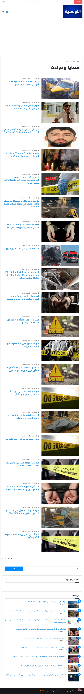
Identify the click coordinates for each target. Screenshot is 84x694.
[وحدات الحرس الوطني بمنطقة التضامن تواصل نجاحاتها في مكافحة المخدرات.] (73, 632)
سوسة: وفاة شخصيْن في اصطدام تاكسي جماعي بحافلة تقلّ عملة (22, 511)
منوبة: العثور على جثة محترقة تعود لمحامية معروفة (22, 345)
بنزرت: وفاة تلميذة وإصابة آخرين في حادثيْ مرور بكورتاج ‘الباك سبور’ (22, 369)
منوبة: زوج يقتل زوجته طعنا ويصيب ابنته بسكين (22, 535)
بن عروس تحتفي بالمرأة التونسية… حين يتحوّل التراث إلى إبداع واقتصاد (43, 647)
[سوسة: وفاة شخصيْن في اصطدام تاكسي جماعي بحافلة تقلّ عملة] (60, 517)
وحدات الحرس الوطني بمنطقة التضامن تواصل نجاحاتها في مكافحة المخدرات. (41, 629)
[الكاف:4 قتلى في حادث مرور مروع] (60, 255)
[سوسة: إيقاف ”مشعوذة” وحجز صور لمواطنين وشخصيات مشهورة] (60, 160)
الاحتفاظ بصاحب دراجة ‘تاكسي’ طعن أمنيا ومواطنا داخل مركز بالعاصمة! (22, 297)
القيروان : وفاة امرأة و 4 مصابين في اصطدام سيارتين (23, 321)
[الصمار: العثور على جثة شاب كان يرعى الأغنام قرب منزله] (60, 422)
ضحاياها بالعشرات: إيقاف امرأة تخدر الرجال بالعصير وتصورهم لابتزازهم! (22, 226)
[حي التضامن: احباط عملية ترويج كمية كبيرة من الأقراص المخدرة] (73, 641)
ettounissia (34, 79)
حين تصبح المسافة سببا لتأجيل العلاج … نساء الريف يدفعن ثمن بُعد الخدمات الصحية (38, 610)
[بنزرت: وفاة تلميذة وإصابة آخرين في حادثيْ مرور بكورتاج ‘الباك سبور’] (60, 374)
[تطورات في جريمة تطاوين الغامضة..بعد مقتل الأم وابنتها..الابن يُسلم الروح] (60, 184)
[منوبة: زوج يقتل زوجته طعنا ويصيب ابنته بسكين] (60, 541)
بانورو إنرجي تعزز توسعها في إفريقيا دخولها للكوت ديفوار (47, 601)
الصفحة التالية (9, 558)
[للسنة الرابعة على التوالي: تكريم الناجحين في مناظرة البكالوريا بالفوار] (73, 668)
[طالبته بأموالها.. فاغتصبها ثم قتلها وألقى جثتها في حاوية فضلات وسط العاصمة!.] (60, 207)
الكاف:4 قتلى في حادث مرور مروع (22, 248)
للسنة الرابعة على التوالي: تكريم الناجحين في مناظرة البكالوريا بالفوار (43, 665)
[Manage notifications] (79, 689)
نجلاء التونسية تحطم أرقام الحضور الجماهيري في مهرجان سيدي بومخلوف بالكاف (39, 656)
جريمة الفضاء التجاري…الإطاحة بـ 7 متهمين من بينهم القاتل (23, 392)
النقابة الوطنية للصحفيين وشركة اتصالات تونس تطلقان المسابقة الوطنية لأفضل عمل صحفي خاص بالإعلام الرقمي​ (37, 2)
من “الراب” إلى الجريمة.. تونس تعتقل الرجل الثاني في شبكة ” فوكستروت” (21, 130)
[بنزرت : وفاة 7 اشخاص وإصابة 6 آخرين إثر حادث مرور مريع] (60, 88)
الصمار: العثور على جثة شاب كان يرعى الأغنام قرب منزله (23, 416)
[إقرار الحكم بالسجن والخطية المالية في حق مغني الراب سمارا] (60, 112)
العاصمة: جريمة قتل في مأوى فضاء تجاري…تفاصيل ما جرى (22, 464)
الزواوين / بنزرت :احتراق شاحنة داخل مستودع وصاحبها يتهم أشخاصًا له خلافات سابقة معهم (22, 275)
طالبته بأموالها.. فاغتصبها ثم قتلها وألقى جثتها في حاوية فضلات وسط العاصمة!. (21, 204)
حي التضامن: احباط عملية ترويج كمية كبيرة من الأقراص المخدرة (45, 638)
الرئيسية (75, 61)
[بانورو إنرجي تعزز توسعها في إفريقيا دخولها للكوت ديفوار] (73, 604)
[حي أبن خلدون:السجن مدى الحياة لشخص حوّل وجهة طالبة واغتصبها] (60, 493)
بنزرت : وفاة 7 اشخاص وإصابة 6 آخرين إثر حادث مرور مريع (24, 83)
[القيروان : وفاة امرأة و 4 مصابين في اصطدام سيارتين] (60, 326)
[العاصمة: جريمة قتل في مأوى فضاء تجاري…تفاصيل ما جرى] (60, 469)
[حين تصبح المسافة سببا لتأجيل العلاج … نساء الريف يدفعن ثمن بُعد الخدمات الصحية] (73, 613)
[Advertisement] (42, 41)
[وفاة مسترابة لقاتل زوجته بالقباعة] (60, 445)
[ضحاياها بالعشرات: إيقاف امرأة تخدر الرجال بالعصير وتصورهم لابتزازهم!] (60, 231)
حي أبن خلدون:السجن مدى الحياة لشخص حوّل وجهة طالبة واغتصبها (22, 488)
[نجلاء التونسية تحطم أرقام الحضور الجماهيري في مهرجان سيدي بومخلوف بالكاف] (73, 659)
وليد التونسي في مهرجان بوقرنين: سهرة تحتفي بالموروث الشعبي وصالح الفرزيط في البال (36, 674)
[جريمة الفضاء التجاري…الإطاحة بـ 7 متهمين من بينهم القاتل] (60, 398)
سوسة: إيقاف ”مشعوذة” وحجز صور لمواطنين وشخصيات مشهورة (22, 154)
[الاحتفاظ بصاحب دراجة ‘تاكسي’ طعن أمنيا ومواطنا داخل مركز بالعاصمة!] (60, 302)
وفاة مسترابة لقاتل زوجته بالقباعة (22, 439)
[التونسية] (72, 11)
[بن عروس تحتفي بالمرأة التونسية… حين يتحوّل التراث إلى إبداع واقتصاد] (73, 650)
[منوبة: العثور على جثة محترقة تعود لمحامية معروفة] (60, 350)
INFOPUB (43, 691)
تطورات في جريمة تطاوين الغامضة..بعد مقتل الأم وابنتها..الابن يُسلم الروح (21, 180)
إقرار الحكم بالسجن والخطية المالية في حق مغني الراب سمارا (22, 107)
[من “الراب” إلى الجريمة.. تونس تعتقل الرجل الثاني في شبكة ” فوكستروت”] (60, 136)
